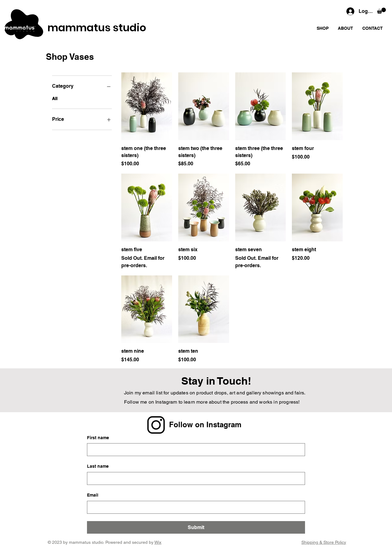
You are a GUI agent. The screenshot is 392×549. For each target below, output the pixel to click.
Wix (157, 542)
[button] (381, 10)
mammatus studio (96, 27)
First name (98, 437)
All (55, 98)
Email (92, 495)
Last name (98, 466)
